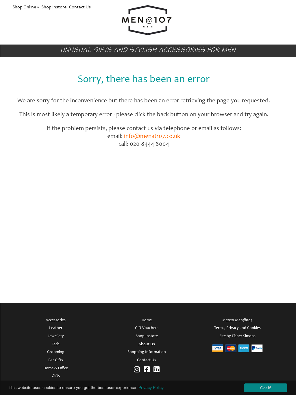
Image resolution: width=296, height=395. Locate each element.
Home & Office (55, 368)
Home (147, 320)
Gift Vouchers (146, 328)
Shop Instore (53, 7)
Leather (55, 328)
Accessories (56, 320)
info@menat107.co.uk (152, 137)
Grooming (55, 352)
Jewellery (56, 336)
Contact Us (80, 7)
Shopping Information (146, 352)
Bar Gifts (55, 360)
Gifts (56, 376)
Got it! (265, 387)
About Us (146, 344)
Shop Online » (26, 7)
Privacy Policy (151, 387)
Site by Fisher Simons (237, 336)
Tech (56, 344)
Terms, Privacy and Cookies (237, 328)
